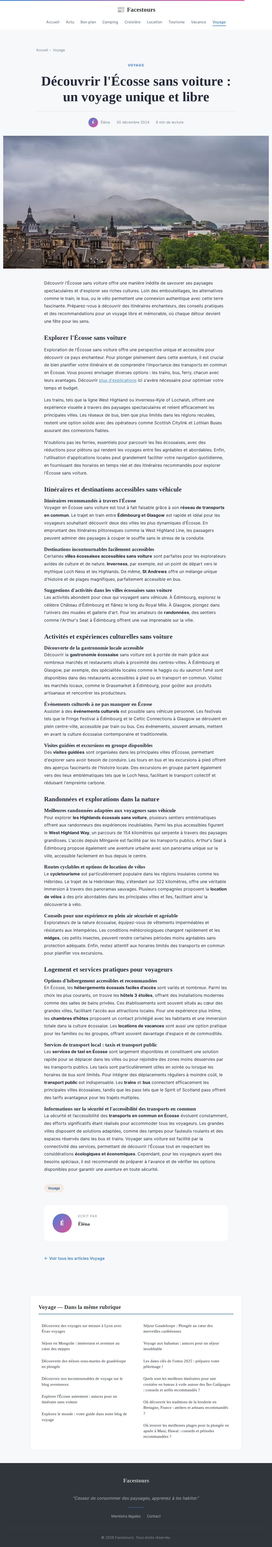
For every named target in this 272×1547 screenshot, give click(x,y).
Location (154, 22)
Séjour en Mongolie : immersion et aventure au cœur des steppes (81, 1346)
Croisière (133, 22)
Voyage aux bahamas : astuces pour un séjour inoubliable (181, 1346)
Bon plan (88, 22)
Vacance (198, 22)
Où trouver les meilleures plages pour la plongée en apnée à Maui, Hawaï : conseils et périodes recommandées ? (186, 1431)
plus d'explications (118, 380)
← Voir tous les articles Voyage (74, 1258)
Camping (110, 22)
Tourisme (176, 22)
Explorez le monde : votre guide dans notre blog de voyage (84, 1417)
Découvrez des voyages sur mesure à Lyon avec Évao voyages (82, 1328)
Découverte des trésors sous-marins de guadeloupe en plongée (84, 1364)
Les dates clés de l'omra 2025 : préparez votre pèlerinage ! (181, 1364)
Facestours (136, 9)
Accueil (53, 22)
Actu (70, 22)
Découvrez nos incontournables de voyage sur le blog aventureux (82, 1381)
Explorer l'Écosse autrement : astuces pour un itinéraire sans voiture (79, 1399)
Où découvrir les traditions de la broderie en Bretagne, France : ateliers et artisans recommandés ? (185, 1407)
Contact (154, 1516)
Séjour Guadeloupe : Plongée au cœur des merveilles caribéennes (178, 1328)
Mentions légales (126, 1516)
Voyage (219, 22)
